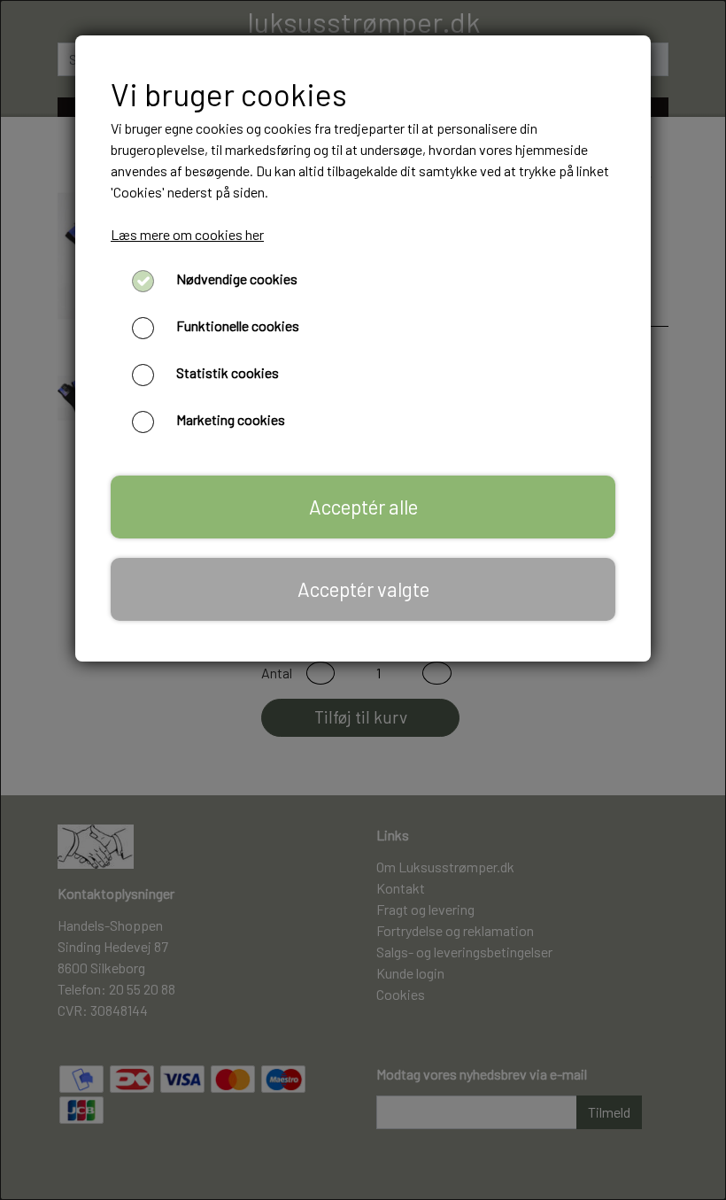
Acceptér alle (363, 506)
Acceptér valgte (363, 588)
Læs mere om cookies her (187, 234)
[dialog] (363, 600)
